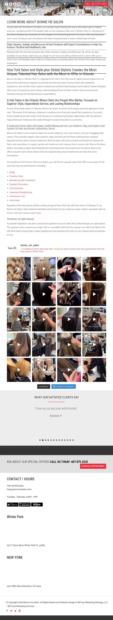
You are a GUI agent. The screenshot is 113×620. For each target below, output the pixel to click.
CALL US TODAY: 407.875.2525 (69, 462)
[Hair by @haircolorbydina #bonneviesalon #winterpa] (19, 269)
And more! (15, 200)
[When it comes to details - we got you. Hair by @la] (69, 345)
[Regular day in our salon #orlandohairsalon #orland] (94, 345)
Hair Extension (16, 188)
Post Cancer (14, 54)
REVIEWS (55, 4)
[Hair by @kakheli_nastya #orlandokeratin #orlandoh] (19, 370)
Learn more (35, 213)
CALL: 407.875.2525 (96, 4)
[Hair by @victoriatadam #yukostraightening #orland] (94, 319)
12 (70, 440)
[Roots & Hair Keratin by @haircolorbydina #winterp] (44, 294)
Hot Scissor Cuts (17, 196)
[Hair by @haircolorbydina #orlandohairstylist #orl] (69, 269)
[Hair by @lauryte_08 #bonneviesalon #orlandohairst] (44, 345)
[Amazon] (37, 504)
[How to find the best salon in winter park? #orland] (69, 370)
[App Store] (25, 504)
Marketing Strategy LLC (96, 602)
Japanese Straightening (21, 192)
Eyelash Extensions (19, 184)
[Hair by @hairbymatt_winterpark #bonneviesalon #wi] (19, 345)
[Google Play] (12, 504)
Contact (12, 47)
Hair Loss (12, 39)
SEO (80, 602)
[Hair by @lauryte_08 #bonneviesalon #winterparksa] (44, 370)
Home (10, 23)
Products (12, 62)
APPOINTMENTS (74, 4)
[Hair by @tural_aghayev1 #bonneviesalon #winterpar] (44, 319)
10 (64, 440)
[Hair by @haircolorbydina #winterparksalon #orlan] (44, 269)
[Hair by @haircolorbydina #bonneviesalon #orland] (94, 370)
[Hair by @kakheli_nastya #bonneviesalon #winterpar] (19, 319)
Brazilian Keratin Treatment (22, 180)
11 (67, 440)
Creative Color (16, 176)
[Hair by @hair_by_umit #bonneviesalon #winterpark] (94, 269)
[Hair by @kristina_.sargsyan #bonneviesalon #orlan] (94, 294)
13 (73, 440)
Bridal (12, 172)
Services (12, 31)
